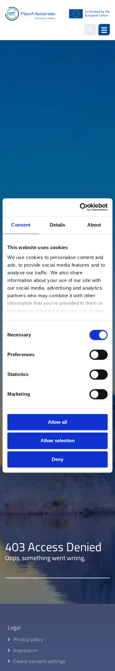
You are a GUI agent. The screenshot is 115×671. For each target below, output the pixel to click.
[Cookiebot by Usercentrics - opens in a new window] (81, 207)
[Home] (57, 14)
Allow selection (58, 441)
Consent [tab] (20, 224)
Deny (57, 459)
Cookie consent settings (39, 661)
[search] (90, 29)
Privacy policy (28, 639)
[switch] (98, 355)
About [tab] (94, 224)
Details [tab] (57, 224)
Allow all (57, 422)
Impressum (25, 650)
